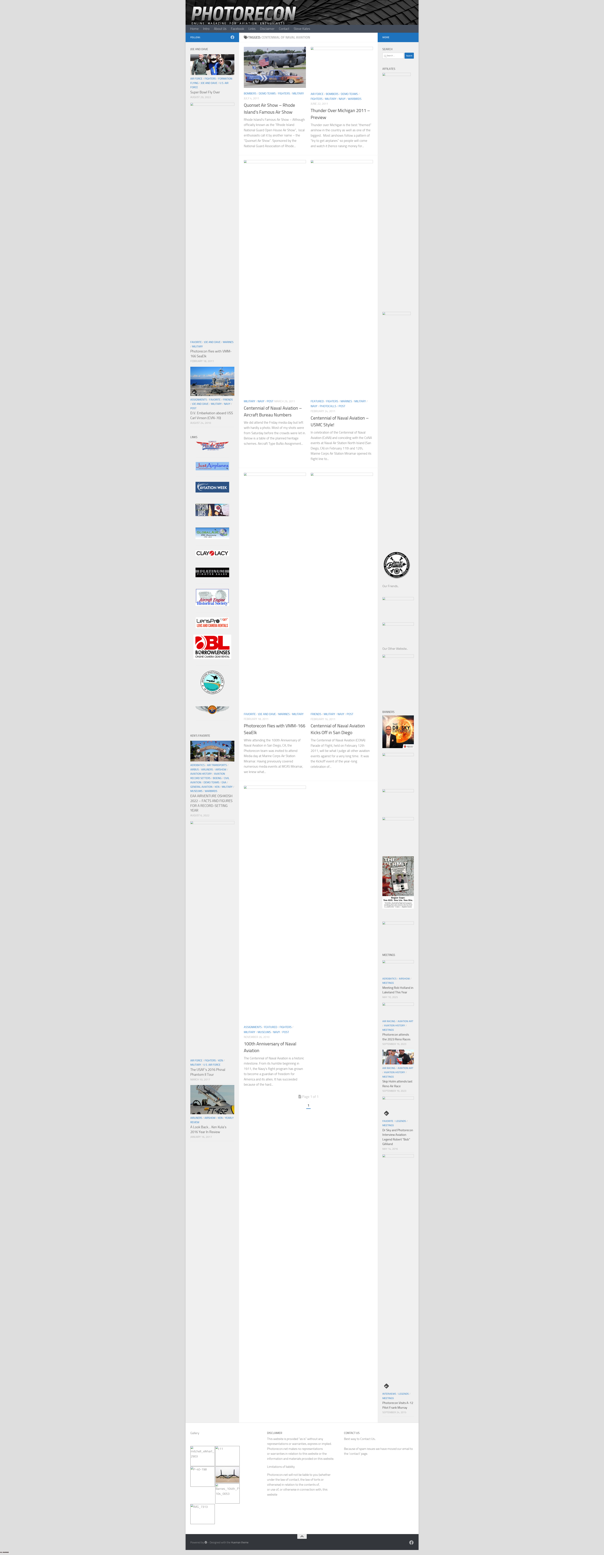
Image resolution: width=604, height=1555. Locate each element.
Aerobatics (197, 765)
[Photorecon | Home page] (243, 18)
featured (317, 401)
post (270, 401)
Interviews (389, 1393)
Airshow (220, 769)
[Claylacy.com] (212, 555)
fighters (284, 93)
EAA (224, 782)
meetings (388, 982)
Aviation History (201, 773)
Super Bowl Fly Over (205, 92)
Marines (346, 401)
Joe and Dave (267, 714)
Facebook (237, 29)
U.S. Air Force (211, 1064)
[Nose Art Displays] (212, 449)
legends (401, 1121)
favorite (250, 714)
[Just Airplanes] (212, 469)
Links (252, 29)
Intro (206, 29)
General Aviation (201, 786)
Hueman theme (240, 1542)
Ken (217, 786)
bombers (250, 93)
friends (316, 714)
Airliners (207, 769)
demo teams (267, 93)
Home (194, 29)
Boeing (217, 778)
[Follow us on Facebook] (232, 37)
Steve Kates (302, 29)
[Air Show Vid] (212, 605)
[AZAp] (212, 713)
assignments (253, 1027)
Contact (284, 29)
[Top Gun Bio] (212, 515)
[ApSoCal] (212, 693)
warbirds (354, 99)
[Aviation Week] (212, 491)
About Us (220, 29)
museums (264, 1032)
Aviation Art (405, 1021)
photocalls (328, 406)
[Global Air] (212, 538)
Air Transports (217, 765)
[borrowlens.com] (212, 658)
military (298, 93)
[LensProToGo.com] (212, 627)
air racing (388, 1021)
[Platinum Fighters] (212, 576)
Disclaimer (267, 29)
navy (342, 99)
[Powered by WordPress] (205, 1542)
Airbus (194, 769)
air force (317, 94)
